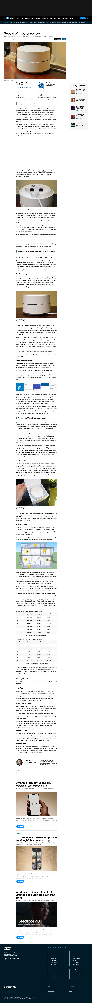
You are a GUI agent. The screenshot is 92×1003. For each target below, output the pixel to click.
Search (87, 18)
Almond (38, 116)
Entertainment (54, 962)
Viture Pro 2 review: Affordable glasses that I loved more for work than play (81, 99)
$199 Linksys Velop (27, 723)
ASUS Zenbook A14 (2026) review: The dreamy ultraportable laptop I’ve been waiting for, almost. (81, 92)
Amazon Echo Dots (27, 278)
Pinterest (60, 947)
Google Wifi (23, 128)
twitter (26, 764)
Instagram (50, 947)
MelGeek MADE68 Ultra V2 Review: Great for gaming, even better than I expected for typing (80, 109)
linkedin (24, 764)
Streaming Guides (76, 958)
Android (44, 170)
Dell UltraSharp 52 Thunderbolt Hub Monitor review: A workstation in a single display (80, 117)
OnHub (25, 126)
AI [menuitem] (22, 18)
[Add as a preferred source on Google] (57, 39)
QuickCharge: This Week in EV (22, 772)
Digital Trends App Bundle (77, 978)
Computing (53, 954)
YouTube (55, 947)
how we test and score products (45, 104)
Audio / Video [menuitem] (53, 18)
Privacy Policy (71, 986)
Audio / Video (53, 958)
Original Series (76, 964)
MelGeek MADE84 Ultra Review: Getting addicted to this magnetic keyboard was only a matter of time (81, 126)
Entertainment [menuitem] (45, 18)
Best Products (75, 960)
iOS (39, 170)
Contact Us (53, 971)
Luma (47, 116)
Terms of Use (50, 993)
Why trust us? (31, 26)
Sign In (82, 18)
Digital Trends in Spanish (77, 975)
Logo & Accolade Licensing (56, 978)
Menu (4, 18)
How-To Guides (76, 962)
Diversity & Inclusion (51, 991)
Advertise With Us (54, 973)
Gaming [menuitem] (38, 18)
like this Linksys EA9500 (25, 112)
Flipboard (65, 947)
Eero (35, 116)
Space (74, 956)
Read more (20, 826)
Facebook (48, 947)
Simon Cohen (7, 39)
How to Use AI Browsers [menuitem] (51, 22)
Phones (52, 952)
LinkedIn (63, 947)
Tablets (74, 952)
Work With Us (50, 988)
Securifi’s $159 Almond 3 (39, 715)
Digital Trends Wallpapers (77, 973)
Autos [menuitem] (59, 18)
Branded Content (76, 971)
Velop (42, 116)
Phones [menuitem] (33, 18)
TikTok (58, 947)
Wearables (75, 954)
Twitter (53, 947)
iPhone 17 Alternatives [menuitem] (61, 22)
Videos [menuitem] (71, 18)
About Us (52, 969)
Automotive (53, 964)
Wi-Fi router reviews (33, 772)
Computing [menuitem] (27, 18)
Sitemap (70, 991)
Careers (49, 986)
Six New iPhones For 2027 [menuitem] (23, 22)
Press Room (71, 988)
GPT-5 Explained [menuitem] (82, 22)
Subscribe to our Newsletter (78, 969)
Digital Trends (10, 20)
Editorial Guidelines (54, 975)
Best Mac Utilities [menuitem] (33, 22)
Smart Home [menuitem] (65, 18)
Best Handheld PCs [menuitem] (41, 22)
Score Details (29, 87)
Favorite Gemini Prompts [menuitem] (72, 22)
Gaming (52, 956)
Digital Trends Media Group (10, 998)
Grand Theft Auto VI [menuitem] (13, 22)
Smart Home (53, 960)
